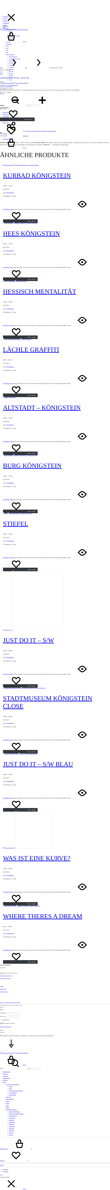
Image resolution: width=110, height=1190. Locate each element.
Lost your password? (5, 1026)
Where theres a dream (42, 916)
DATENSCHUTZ (4, 991)
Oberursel (11, 75)
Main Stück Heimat (11, 1109)
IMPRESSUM (3, 989)
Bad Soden (12, 1118)
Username (2, 1013)
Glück (10, 1086)
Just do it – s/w (28, 640)
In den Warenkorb (4, 107)
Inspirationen (6, 23)
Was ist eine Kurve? (36, 858)
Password (2, 1016)
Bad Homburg (13, 1116)
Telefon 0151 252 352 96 (5, 978)
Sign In (2, 1165)
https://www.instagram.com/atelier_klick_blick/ (10, 1002)
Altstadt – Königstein (42, 407)
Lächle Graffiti (31, 349)
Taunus (10, 79)
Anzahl (2, 105)
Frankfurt (11, 1120)
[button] (3, 133)
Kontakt (5, 25)
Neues (7, 46)
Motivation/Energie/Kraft (16, 1091)
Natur (7, 48)
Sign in (2, 93)
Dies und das (12, 1095)
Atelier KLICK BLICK (6, 86)
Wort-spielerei (13, 1093)
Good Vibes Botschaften (12, 1084)
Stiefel (15, 523)
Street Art (8, 1097)
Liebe (10, 1088)
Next (1, 74)
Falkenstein (12, 1122)
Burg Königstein (32, 465)
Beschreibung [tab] (6, 139)
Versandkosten (14, 85)
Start (1, 67)
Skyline (11, 1133)
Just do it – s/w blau (38, 764)
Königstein (11, 71)
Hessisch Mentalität (39, 291)
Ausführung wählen (8, 209)
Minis (7, 52)
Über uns (5, 21)
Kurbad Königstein (37, 175)
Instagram (5, 28)
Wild (7, 50)
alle (26, 67)
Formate (5, 18)
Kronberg (11, 73)
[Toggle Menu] (0, 1051)
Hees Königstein (31, 233)
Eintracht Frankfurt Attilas (16, 1114)
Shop (4, 27)
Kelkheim (11, 69)
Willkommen (6, 16)
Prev (1, 72)
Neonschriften (9, 44)
